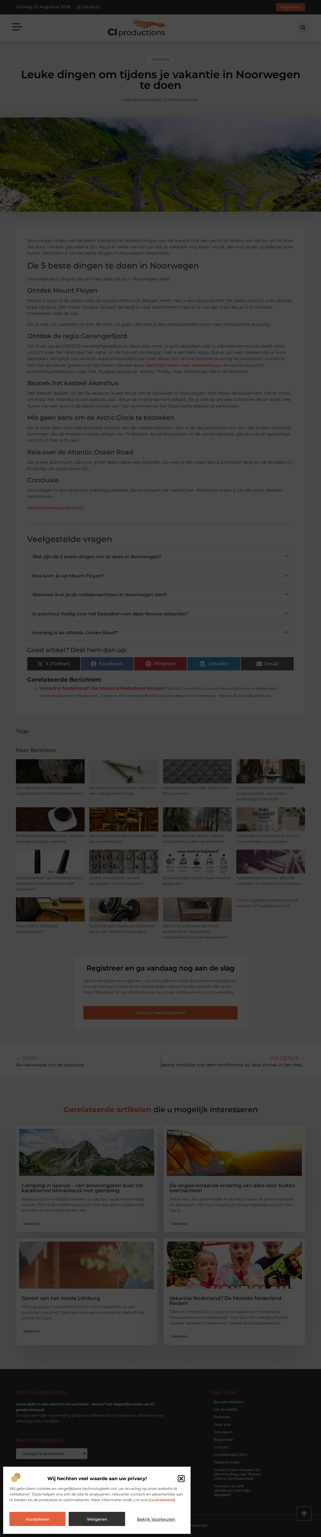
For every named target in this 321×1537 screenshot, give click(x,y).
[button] (181, 1478)
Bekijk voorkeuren (156, 1519)
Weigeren (97, 1519)
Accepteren (38, 1519)
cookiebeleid (162, 1499)
